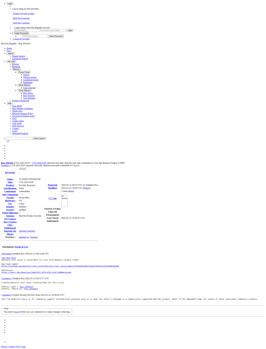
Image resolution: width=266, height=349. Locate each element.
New (9, 51)
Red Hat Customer (21, 23)
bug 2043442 (31, 289)
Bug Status (28, 93)
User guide (17, 123)
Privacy (4, 346)
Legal (14, 131)
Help (9, 103)
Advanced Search (20, 58)
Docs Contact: (10, 222)
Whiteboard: (10, 228)
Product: (10, 185)
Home (9, 48)
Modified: (52, 188)
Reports (16, 69)
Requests (16, 66)
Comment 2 (7, 295)
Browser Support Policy (22, 113)
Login (10, 4)
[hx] (64, 196)
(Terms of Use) (21, 247)
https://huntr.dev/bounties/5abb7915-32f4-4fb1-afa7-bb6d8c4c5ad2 (36, 272)
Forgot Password (20, 33)
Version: (10, 197)
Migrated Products (20, 133)
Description (7, 253)
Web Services (18, 126)
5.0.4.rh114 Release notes (23, 116)
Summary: (5, 165)
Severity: (10, 210)
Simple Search (18, 56)
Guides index (18, 121)
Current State (24, 72)
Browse (15, 64)
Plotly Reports (24, 90)
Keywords (10, 172)
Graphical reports (30, 80)
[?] (8, 141)
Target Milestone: (10, 213)
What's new (17, 111)
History (87, 188)
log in (17, 312)
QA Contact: (10, 219)
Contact (15, 128)
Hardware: (10, 200)
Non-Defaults (29, 98)
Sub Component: (10, 194)
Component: (10, 191)
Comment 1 (7, 278)
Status (10, 179)
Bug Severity (29, 95)
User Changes (29, 88)
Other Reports (24, 85)
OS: (10, 203)
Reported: (52, 185)
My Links (11, 61)
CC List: (53, 198)
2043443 (31, 231)
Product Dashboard (20, 100)
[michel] (64, 198)
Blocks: (10, 234)
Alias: (10, 182)
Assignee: (10, 216)
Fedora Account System (23, 13)
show (71, 191)
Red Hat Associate (21, 18)
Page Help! (17, 106)
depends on (24, 237)
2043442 (23, 231)
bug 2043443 (26, 287)
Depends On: (10, 231)
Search (10, 53)
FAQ (14, 118)
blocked (34, 237)
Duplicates (28, 82)
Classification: (10, 188)
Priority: (10, 207)
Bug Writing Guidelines (22, 108)
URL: (10, 225)
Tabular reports (29, 77)
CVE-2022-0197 (39, 163)
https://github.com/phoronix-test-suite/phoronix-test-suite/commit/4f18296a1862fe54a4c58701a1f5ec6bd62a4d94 (60, 266)
